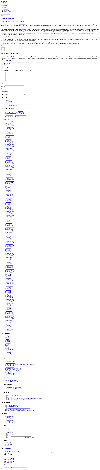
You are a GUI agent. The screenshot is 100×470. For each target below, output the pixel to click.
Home (5, 7)
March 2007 (9, 295)
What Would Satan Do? (11, 102)
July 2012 (8, 217)
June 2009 (8, 259)
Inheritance (15, 406)
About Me (6, 9)
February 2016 (9, 161)
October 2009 (9, 255)
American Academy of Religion (13, 387)
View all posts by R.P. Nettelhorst (9, 60)
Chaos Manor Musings (11, 380)
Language (8, 343)
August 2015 (9, 169)
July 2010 (8, 248)
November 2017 (10, 145)
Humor (8, 341)
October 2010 (9, 244)
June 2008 (8, 275)
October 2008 (9, 270)
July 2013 (8, 202)
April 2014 (8, 190)
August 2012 (9, 216)
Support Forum (9, 420)
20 (7, 461)
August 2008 (9, 273)
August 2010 (9, 246)
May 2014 (8, 188)
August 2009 (9, 257)
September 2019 (10, 135)
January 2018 (9, 143)
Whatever (8, 372)
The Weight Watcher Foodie (12, 371)
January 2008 (9, 282)
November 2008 (10, 269)
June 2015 (8, 171)
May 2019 (8, 137)
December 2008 (10, 267)
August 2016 (9, 153)
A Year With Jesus (20, 397)
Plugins (8, 417)
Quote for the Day (5, 14)
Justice (8, 100)
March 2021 (9, 124)
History (8, 340)
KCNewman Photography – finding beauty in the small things (20, 364)
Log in (8, 428)
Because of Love (20, 113)
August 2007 (9, 288)
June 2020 (8, 132)
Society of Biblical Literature (13, 388)
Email (2, 86)
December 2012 (10, 211)
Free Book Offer (7, 11)
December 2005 (10, 315)
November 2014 (10, 181)
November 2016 (10, 150)
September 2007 (10, 287)
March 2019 (9, 140)
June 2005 (8, 322)
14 (8, 459)
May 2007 (8, 292)
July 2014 (8, 186)
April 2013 (8, 206)
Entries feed (9, 429)
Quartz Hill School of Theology (13, 381)
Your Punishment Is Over (20, 115)
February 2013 (9, 208)
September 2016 (10, 152)
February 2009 (9, 265)
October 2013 (9, 198)
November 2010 (10, 242)
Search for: (6, 94)
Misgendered (9, 101)
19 (5, 461)
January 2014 (9, 194)
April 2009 (8, 262)
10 (13, 458)
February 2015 (9, 177)
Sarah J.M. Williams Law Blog (13, 369)
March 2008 (9, 279)
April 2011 (8, 237)
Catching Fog (4, 1)
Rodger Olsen (9, 115)
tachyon (10, 30)
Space (7, 350)
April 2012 (8, 221)
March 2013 (9, 207)
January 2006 (9, 313)
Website (2, 89)
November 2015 (10, 165)
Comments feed (10, 431)
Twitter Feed (7, 448)
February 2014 (9, 192)
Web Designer (52, 452)
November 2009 (10, 254)
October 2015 (9, 166)
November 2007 (10, 284)
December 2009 (10, 253)
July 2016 (8, 154)
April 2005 (8, 325)
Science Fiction (19, 62)
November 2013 (10, 196)
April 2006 (8, 309)
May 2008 (8, 276)
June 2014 (8, 187)
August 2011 (9, 232)
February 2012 (9, 224)
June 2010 (8, 249)
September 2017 (10, 146)
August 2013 (9, 200)
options (33, 437)
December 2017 (10, 144)
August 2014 (9, 185)
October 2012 (9, 213)
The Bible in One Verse (11, 105)
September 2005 (10, 318)
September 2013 (10, 199)
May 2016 (8, 157)
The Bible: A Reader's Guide (28, 399)
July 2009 (8, 258)
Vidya (7, 116)
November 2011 (10, 228)
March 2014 (9, 191)
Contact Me (6, 10)
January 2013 (9, 209)
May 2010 (8, 250)
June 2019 (8, 136)
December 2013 (10, 195)
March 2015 (9, 175)
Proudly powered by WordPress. (19, 467)
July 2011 (8, 233)
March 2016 (9, 160)
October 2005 (9, 317)
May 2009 (8, 261)
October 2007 (9, 286)
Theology (8, 353)
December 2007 (10, 283)
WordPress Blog (10, 373)
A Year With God (20, 395)
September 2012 (10, 215)
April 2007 (8, 294)
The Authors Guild (10, 390)
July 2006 (8, 305)
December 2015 (10, 164)
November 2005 (10, 316)
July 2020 (8, 131)
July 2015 (8, 170)
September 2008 (10, 271)
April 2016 (8, 158)
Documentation (10, 416)
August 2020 (9, 129)
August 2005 (9, 320)
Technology (26, 62)
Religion (8, 347)
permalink (39, 62)
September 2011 (10, 230)
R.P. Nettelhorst (20, 21)
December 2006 (10, 299)
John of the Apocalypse (24, 408)
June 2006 (8, 307)
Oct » (8, 464)
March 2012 (9, 223)
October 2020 (9, 127)
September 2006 (10, 303)
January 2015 (9, 178)
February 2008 (9, 280)
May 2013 (8, 204)
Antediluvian (17, 405)
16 (11, 459)
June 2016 (8, 156)
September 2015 (10, 167)
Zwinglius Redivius (11, 374)
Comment (3, 81)
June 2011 (8, 234)
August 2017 (9, 148)
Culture (8, 337)
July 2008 (8, 274)
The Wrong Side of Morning (27, 410)
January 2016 (9, 162)
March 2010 (9, 252)
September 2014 (10, 183)
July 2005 (8, 321)
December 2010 (10, 241)
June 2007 (8, 291)
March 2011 (9, 238)
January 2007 (9, 297)
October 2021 (9, 121)
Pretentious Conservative (19, 112)
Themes (8, 421)
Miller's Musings (10, 365)
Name (2, 83)
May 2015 (8, 173)
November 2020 (10, 125)
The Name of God (15, 116)
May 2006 (8, 308)
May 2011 (8, 236)
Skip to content (4, 3)
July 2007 (8, 290)
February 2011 (9, 240)
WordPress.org (9, 432)
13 (7, 459)
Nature (8, 344)
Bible (7, 336)
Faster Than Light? (8, 18)
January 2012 (9, 225)
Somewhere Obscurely (23, 409)
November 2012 (10, 212)
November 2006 (10, 300)
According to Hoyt (10, 361)
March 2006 (9, 311)
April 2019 (8, 139)
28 (8, 462)
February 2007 (9, 296)
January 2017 (9, 149)
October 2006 (9, 301)
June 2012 (8, 219)
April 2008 (8, 278)
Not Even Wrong (10, 367)
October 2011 (9, 229)
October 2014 (9, 182)
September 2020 (10, 128)
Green (7, 339)
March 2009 (9, 263)
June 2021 (8, 123)
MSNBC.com (22, 24)
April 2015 (8, 174)
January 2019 (9, 141)
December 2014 (10, 179)
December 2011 (10, 227)
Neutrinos (4, 15)
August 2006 (9, 304)
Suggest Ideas (9, 418)
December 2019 (10, 133)
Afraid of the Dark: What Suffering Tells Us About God (19, 104)
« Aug (5, 464)
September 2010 (10, 245)
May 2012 (8, 220)
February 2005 (9, 328)
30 (11, 462)
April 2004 (8, 330)
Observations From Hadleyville (13, 368)
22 (10, 461)
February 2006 (9, 312)
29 (10, 462)
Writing (8, 356)
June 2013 (8, 203)
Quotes (8, 345)
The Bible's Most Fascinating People (33, 398)
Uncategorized (9, 354)
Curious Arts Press (10, 363)
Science (14, 62)
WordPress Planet (10, 422)
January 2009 (9, 266)
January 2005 (9, 329)
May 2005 (8, 324)
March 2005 (9, 326)
